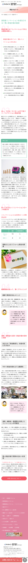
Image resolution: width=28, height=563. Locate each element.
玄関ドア (9, 515)
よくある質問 (5, 521)
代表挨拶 (4, 527)
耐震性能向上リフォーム (8, 504)
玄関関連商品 (16, 515)
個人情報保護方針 (6, 530)
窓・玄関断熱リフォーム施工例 (9, 509)
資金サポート (5, 506)
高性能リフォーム (11, 498)
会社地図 (17, 527)
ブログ (16, 524)
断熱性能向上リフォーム (8, 501)
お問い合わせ (14, 521)
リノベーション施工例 (19, 512)
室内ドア (12, 518)
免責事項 (15, 530)
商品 (4, 515)
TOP (4, 498)
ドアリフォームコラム (7, 524)
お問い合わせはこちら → (14, 478)
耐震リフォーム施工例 (7, 512)
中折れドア (5, 518)
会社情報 (11, 527)
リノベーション (19, 504)
